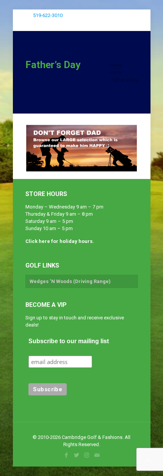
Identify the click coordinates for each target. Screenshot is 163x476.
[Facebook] (103, 13)
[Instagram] (124, 13)
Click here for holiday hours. (59, 241)
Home (115, 65)
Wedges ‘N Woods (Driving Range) (70, 281)
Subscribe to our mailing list (68, 341)
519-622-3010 (48, 15)
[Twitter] (114, 13)
